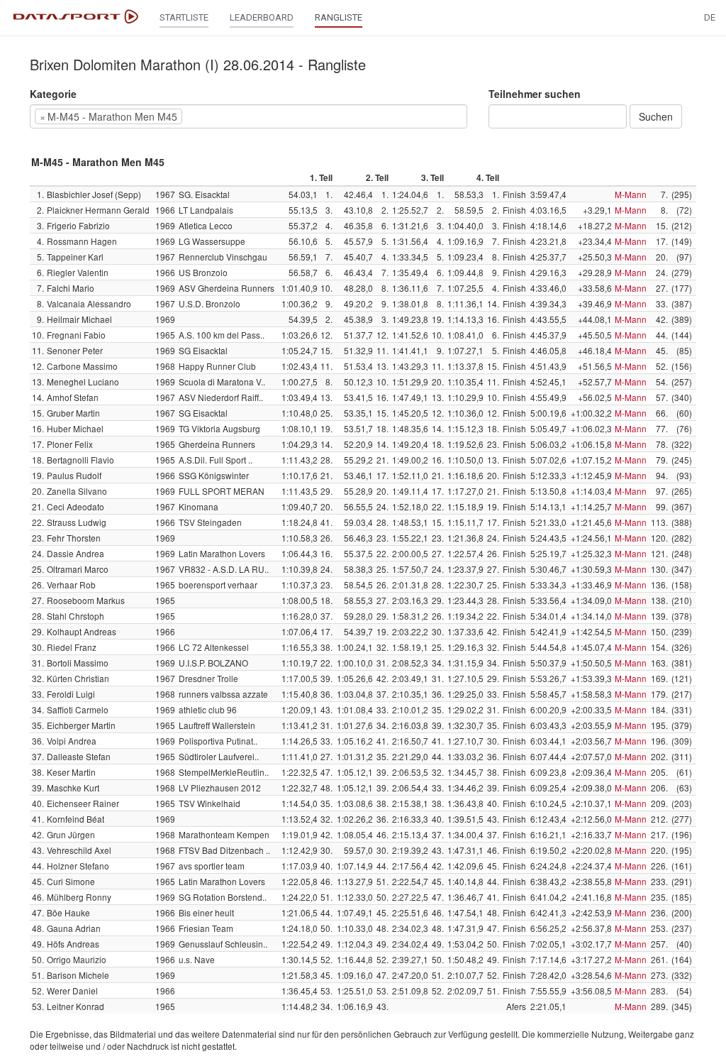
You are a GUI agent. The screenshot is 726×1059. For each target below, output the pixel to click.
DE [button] (709, 17)
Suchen (656, 116)
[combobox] (248, 116)
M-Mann (631, 194)
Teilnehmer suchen (534, 94)
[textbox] (207, 116)
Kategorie (53, 94)
